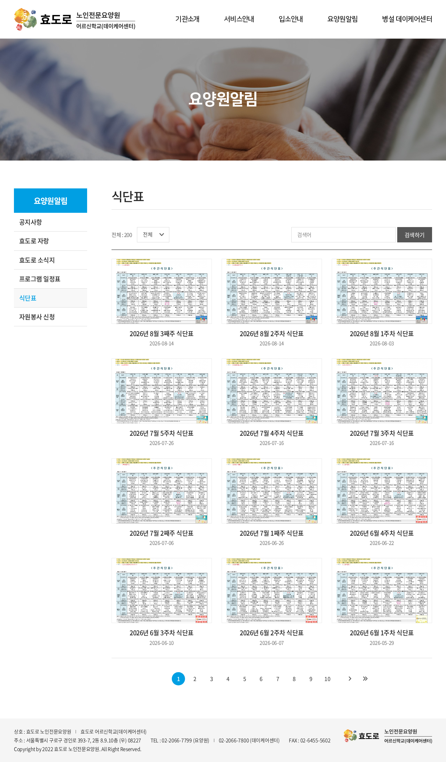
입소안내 (291, 19)
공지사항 (30, 222)
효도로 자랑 (34, 241)
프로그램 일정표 (40, 278)
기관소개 (187, 19)
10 (327, 679)
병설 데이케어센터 (407, 19)
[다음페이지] (349, 678)
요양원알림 (342, 19)
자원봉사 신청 (37, 316)
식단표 (27, 298)
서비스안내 (239, 19)
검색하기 (415, 235)
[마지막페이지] (365, 678)
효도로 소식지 (37, 260)
